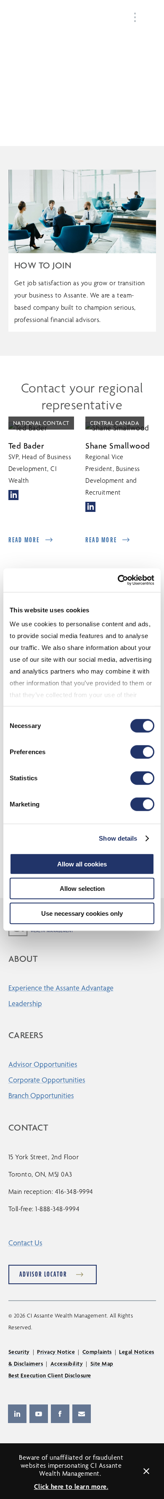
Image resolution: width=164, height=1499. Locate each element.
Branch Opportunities (41, 1095)
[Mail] (81, 1413)
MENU (147, 17)
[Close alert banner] (146, 1471)
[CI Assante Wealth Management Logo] (39, 18)
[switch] (142, 751)
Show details (118, 838)
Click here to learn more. (71, 1486)
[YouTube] (38, 1413)
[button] (13, 494)
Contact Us (25, 1242)
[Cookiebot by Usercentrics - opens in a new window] (118, 580)
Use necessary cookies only (82, 913)
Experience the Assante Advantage (61, 987)
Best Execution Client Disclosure (49, 1375)
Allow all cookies (82, 863)
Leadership (25, 1003)
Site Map (102, 1363)
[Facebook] (60, 1413)
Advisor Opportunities (42, 1064)
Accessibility (66, 1363)
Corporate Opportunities (46, 1079)
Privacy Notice (56, 1351)
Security (19, 1351)
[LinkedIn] (17, 1413)
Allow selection (82, 888)
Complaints (97, 1351)
